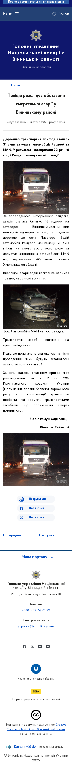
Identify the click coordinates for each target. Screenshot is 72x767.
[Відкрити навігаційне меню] (17, 14)
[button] (36, 557)
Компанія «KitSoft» (25, 747)
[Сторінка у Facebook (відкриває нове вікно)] (24, 646)
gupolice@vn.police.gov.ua (36, 626)
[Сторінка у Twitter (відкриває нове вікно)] (32, 646)
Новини (15, 85)
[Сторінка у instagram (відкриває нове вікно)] (47, 646)
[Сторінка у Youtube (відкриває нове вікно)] (40, 646)
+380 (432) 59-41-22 (36, 610)
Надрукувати (37, 499)
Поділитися (36, 508)
